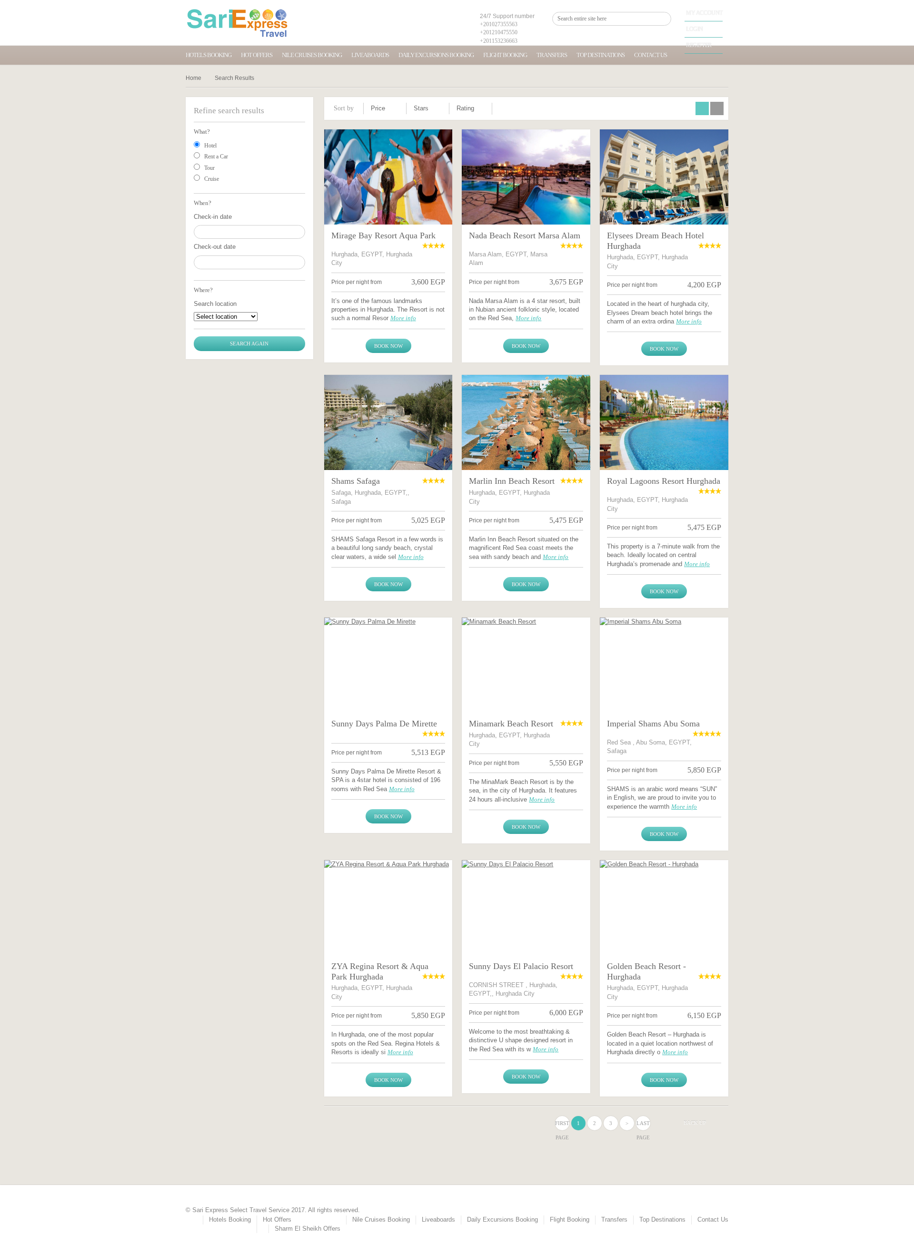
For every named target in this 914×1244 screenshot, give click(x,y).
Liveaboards (370, 55)
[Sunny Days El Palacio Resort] (526, 907)
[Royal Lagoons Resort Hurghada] (664, 422)
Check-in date (213, 216)
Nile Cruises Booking (312, 55)
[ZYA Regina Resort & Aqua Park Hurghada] (388, 907)
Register (699, 45)
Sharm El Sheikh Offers (307, 1228)
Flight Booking (505, 55)
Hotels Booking (208, 55)
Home (193, 78)
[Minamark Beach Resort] (526, 665)
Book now (388, 346)
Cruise (211, 179)
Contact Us (650, 55)
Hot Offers (256, 55)
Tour (209, 168)
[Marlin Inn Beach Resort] (526, 422)
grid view (702, 108)
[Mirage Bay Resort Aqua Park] (388, 177)
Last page (643, 1125)
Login (694, 29)
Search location (215, 303)
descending (397, 111)
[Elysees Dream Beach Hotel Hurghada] (664, 177)
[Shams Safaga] (388, 422)
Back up (695, 1123)
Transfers (551, 55)
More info (403, 318)
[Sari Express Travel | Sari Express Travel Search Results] (237, 23)
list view (717, 108)
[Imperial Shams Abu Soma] (664, 665)
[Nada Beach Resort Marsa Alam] (526, 177)
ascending (397, 107)
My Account (704, 13)
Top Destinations (600, 55)
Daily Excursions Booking (436, 55)
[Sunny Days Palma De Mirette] (388, 665)
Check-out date (215, 246)
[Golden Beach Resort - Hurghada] (664, 907)
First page (562, 1125)
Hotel (210, 145)
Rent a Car (216, 156)
